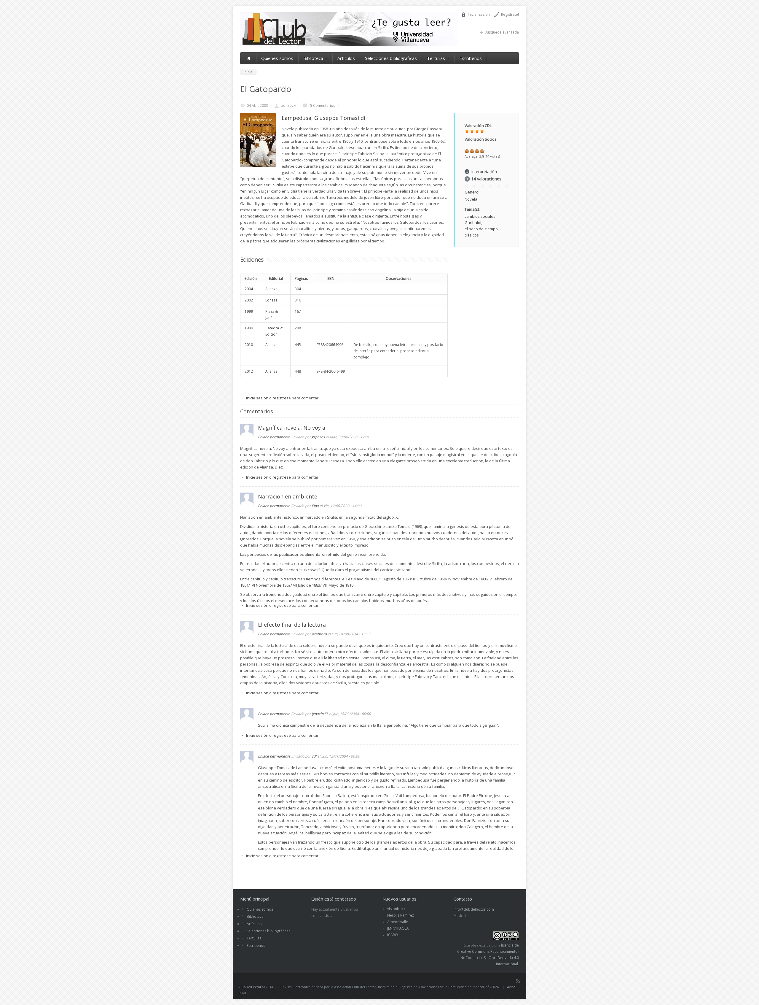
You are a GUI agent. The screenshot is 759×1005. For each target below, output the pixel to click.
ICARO (392, 934)
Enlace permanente (274, 436)
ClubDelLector (250, 987)
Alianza (271, 288)
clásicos (472, 235)
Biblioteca (313, 58)
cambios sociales (480, 216)
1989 (249, 328)
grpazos (318, 436)
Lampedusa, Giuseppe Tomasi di (323, 117)
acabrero (319, 633)
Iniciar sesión (479, 14)
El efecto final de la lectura (292, 624)
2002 (249, 300)
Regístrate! (510, 14)
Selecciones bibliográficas (391, 58)
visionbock (396, 908)
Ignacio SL (320, 713)
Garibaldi (473, 222)
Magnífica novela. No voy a (291, 427)
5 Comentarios (322, 105)
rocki (292, 105)
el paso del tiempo (481, 228)
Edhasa (271, 300)
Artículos (346, 58)
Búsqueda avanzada (501, 32)
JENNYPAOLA (398, 928)
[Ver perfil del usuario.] (246, 435)
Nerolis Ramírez (400, 915)
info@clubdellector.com (474, 909)
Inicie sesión (257, 398)
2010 (249, 344)
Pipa (315, 505)
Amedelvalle (397, 921)
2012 (249, 371)
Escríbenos (470, 58)
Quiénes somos (277, 58)
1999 (249, 311)
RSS (518, 981)
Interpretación (484, 171)
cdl (314, 756)
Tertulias (436, 58)
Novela (471, 199)
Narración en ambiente (287, 496)
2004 (249, 288)
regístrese (281, 398)
